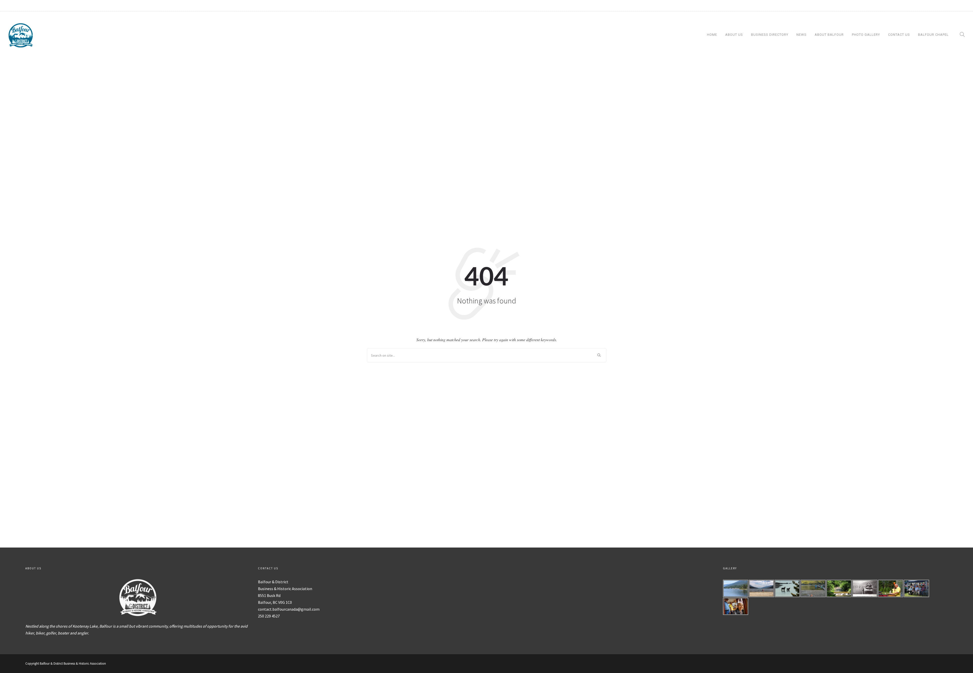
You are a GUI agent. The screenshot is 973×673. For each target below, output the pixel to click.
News (801, 35)
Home (712, 35)
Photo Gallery (866, 35)
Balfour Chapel (933, 35)
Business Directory (769, 35)
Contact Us (899, 35)
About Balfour (829, 35)
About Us (734, 35)
